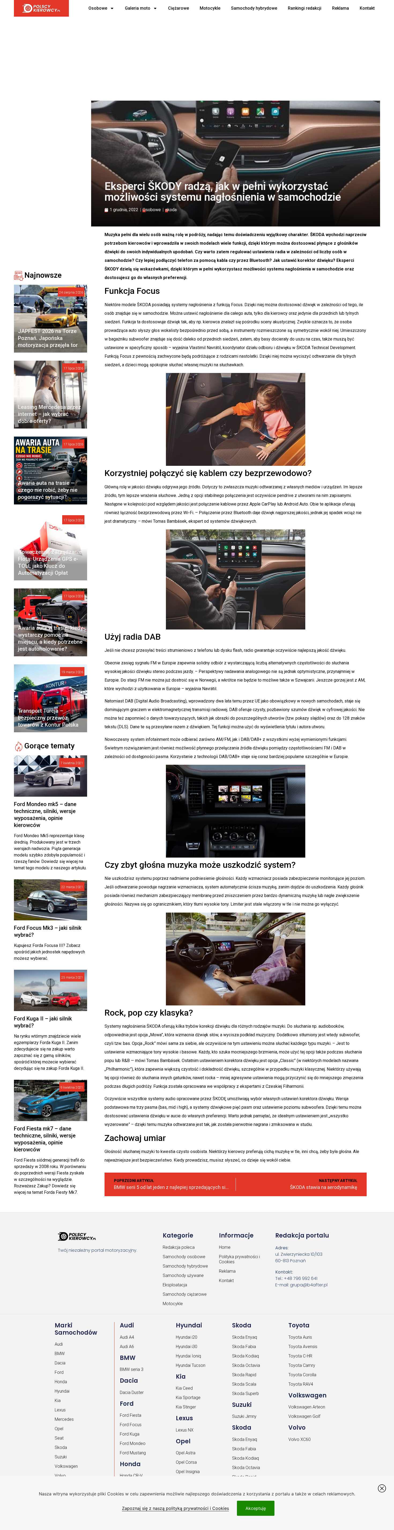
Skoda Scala (244, 1384)
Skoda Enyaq (244, 1337)
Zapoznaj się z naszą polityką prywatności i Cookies (175, 1508)
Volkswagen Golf (304, 1416)
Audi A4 (127, 1337)
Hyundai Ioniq (188, 1356)
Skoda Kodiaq (245, 1356)
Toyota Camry (301, 1365)
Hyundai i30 (186, 1346)
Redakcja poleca (179, 1247)
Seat (59, 1438)
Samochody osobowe (184, 1256)
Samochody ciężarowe (185, 1294)
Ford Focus (131, 1424)
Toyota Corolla (302, 1374)
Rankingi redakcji (304, 8)
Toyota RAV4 (300, 1384)
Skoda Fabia (244, 1346)
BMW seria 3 (131, 1369)
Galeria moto (137, 8)
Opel (59, 1428)
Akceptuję (256, 1508)
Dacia (60, 1363)
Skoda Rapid (244, 1374)
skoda (171, 209)
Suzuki (61, 1456)
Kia (58, 1400)
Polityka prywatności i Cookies (239, 1259)
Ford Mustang (133, 1452)
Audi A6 (127, 1346)
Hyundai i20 (186, 1337)
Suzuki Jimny (244, 1416)
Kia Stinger (186, 1407)
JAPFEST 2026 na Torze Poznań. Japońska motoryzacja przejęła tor (48, 338)
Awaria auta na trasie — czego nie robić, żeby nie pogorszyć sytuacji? (47, 490)
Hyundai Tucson (190, 1365)
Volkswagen (66, 1466)
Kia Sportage (188, 1397)
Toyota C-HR (300, 1356)
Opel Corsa (186, 1462)
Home (225, 1247)
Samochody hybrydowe (254, 8)
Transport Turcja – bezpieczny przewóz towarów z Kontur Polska (48, 718)
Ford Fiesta (130, 1415)
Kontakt (367, 8)
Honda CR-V (131, 1475)
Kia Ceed (184, 1388)
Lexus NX (185, 1430)
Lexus (60, 1409)
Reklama (340, 8)
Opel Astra (185, 1452)
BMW (60, 1353)
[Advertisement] (177, 56)
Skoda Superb (245, 1393)
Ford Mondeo (133, 1443)
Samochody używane (183, 1275)
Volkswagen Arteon (306, 1407)
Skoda (61, 1447)
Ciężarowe (178, 8)
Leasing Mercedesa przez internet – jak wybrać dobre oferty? (49, 414)
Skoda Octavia (246, 1365)
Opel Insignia (188, 1471)
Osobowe (97, 8)
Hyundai (62, 1391)
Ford (59, 1372)
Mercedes (64, 1419)
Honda (61, 1381)
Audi (59, 1344)
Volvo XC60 (299, 1439)
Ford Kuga (129, 1434)
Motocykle (210, 8)
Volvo (60, 1475)
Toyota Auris (300, 1337)
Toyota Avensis (302, 1346)
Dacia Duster (132, 1392)
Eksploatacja (175, 1284)
